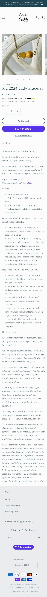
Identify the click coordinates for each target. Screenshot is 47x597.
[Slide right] (29, 79)
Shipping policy (32, 592)
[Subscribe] (39, 537)
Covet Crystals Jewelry (22, 584)
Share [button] (7, 143)
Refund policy (11, 511)
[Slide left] (17, 79)
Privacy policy (34, 587)
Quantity (5, 106)
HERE (29, 183)
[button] (3, 17)
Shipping (14, 101)
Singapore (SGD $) (22, 565)
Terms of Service (12, 505)
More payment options (23, 135)
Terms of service (18, 592)
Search (8, 499)
